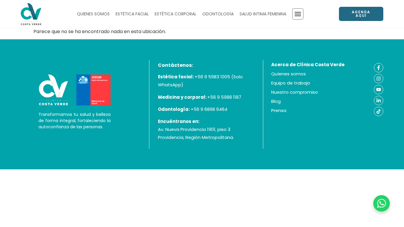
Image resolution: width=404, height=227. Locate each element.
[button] (297, 14)
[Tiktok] (378, 111)
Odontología (218, 14)
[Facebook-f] (378, 67)
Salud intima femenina (263, 14)
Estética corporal (175, 14)
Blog (276, 101)
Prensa (278, 110)
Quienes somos (93, 14)
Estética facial (132, 14)
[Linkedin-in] (378, 100)
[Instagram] (378, 78)
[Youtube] (378, 89)
